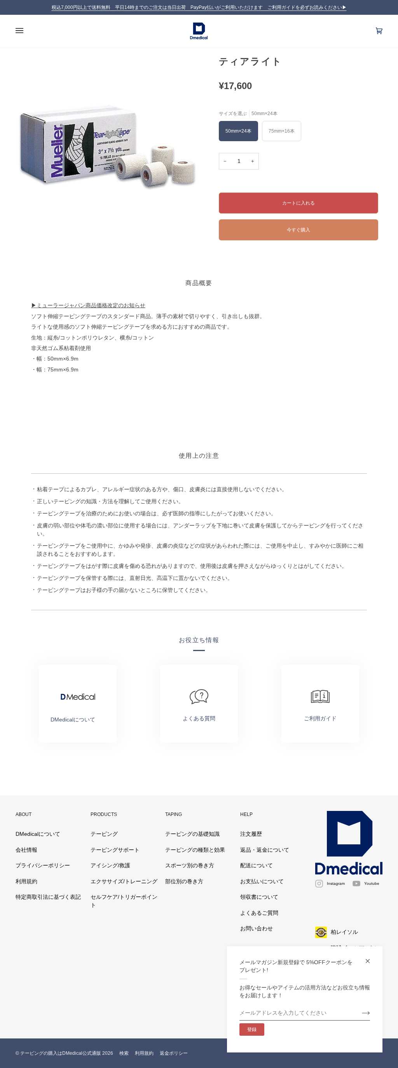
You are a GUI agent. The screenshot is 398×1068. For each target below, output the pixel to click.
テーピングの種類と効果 (195, 850)
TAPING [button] (173, 814)
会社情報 (26, 850)
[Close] (371, 957)
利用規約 (26, 881)
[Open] (27, 31)
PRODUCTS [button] (104, 814)
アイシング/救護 (110, 865)
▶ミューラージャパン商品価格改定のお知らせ (88, 305)
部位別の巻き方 (184, 881)
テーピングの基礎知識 (192, 834)
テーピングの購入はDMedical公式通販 (60, 1053)
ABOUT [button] (23, 814)
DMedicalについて (38, 834)
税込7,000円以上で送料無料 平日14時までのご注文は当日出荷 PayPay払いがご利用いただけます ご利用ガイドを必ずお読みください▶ (199, 7)
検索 (124, 1053)
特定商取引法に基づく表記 (48, 897)
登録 (252, 1029)
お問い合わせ (256, 928)
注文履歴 (251, 834)
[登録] (359, 1013)
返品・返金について (264, 850)
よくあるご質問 (259, 913)
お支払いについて (262, 881)
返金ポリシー (174, 1053)
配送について (256, 865)
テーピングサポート (115, 850)
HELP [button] (246, 814)
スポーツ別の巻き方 (189, 865)
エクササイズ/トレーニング (124, 881)
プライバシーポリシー (43, 865)
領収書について (259, 897)
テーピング (104, 834)
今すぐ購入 (298, 229)
